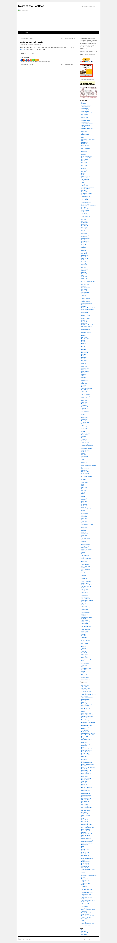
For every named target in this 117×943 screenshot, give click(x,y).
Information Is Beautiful (86, 329)
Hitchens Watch (84, 312)
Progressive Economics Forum (87, 474)
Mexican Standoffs (85, 830)
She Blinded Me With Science (88, 869)
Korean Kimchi (84, 820)
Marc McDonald (84, 389)
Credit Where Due (85, 731)
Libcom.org (83, 369)
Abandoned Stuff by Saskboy (87, 109)
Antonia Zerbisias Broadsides (87, 123)
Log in (82, 929)
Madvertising (84, 826)
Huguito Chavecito (85, 793)
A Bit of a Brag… (85, 685)
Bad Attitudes (84, 131)
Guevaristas (83, 304)
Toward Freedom (84, 632)
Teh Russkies (84, 886)
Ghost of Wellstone (85, 292)
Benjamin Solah (84, 142)
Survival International (85, 563)
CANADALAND (85, 179)
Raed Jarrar (83, 490)
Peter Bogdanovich (85, 468)
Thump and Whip (84, 623)
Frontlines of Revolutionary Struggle (88, 281)
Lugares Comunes (85, 382)
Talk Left (83, 567)
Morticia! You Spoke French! (88, 834)
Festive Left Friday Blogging (88, 767)
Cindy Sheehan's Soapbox (86, 193)
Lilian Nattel (83, 374)
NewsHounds (84, 439)
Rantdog (83, 493)
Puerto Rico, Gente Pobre (87, 858)
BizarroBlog (83, 146)
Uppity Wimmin (85, 914)
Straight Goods (84, 556)
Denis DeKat (84, 233)
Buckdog (83, 173)
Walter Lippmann (84, 654)
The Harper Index (84, 592)
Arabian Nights (84, 696)
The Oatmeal (83, 603)
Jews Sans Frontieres (85, 345)
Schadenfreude (84, 868)
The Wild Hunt (84, 618)
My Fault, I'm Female (85, 433)
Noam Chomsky (84, 444)
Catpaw (82, 182)
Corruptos (83, 728)
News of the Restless (31, 6)
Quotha (82, 484)
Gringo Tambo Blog (85, 300)
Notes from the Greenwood (86, 448)
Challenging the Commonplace (87, 187)
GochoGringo (84, 293)
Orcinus (83, 459)
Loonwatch (83, 377)
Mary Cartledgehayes (85, 394)
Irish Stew (83, 803)
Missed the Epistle (85, 416)
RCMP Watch (84, 495)
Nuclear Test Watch (85, 450)
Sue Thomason (84, 561)
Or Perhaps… (84, 457)
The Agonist (83, 575)
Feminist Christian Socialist (86, 266)
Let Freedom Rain (85, 368)
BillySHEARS (84, 143)
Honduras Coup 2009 (85, 315)
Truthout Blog (84, 637)
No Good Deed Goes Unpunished (89, 840)
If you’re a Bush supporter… (27, 38)
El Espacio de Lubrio (85, 246)
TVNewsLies (84, 638)
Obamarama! (84, 847)
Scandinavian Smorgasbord (87, 864)
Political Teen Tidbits (85, 471)
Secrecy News (84, 522)
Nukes (82, 846)
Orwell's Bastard (84, 461)
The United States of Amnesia (88, 900)
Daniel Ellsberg (84, 224)
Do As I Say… (84, 742)
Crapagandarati (84, 730)
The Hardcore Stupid (86, 894)
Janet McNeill (84, 337)
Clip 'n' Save (84, 719)
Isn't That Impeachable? (86, 807)
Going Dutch (84, 781)
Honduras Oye (84, 320)
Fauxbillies (84, 765)
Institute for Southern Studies (87, 331)
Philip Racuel (84, 470)
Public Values (84, 481)
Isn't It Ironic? (84, 804)
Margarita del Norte (85, 392)
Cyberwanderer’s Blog (85, 216)
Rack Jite (83, 488)
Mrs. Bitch (83, 423)
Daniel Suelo (84, 227)
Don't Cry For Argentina (87, 744)
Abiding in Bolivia (85, 111)
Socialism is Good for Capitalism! (89, 875)
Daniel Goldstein (84, 225)
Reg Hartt (83, 496)
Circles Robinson (84, 194)
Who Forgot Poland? (86, 922)
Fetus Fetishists (84, 769)
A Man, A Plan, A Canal (86, 687)
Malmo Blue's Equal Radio (86, 388)
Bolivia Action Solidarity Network (88, 157)
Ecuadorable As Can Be (86, 750)
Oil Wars (83, 453)
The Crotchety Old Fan (86, 586)
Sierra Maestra (84, 535)
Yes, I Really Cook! (85, 925)
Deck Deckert (84, 232)
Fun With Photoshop (86, 778)
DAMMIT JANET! (85, 222)
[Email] (34, 60)
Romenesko (83, 510)
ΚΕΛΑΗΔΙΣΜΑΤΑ (85, 679)
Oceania (83, 851)
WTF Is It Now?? (84, 676)
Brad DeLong (84, 170)
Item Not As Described (86, 332)
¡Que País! (83, 102)
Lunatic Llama (84, 383)
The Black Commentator (86, 581)
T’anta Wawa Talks (85, 564)
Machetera (83, 386)
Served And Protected (85, 526)
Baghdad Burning (84, 133)
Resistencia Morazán (85, 502)
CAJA (82, 174)
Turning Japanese (85, 908)
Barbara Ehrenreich (85, 136)
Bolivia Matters (84, 160)
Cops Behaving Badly (86, 725)
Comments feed (84, 932)
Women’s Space (84, 669)
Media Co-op (84, 397)
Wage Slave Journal (85, 652)
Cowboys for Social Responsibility (88, 205)
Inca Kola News (84, 328)
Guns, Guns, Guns (85, 789)
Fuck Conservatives (85, 283)
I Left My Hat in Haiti (86, 798)
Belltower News (84, 140)
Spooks (83, 877)
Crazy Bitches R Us (85, 208)
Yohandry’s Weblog (85, 677)
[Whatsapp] (33, 60)
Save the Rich (84, 516)
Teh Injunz (83, 885)
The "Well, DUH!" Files (86, 889)
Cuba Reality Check (85, 215)
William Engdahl (84, 666)
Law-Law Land (84, 821)
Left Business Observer (86, 365)
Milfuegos (83, 414)
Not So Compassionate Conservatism (86, 843)
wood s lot (83, 673)
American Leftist (84, 117)
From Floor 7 (84, 280)
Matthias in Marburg (85, 396)
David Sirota (83, 230)
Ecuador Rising (84, 242)
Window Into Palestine (86, 668)
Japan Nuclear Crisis (85, 338)
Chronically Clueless (85, 191)
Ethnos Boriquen (84, 252)
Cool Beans (84, 724)
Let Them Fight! (85, 823)
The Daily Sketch (84, 589)
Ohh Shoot (83, 451)
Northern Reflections (85, 447)
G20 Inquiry (83, 286)
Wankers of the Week (86, 917)
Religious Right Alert (85, 498)
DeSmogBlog (84, 236)
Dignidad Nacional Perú (86, 238)
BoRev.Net (83, 168)
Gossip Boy (83, 295)
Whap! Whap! (84, 665)
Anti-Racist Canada (85, 122)
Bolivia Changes (84, 159)
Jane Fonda (83, 335)
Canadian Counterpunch (87, 716)
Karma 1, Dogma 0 (85, 815)
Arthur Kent (83, 126)
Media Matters (84, 400)
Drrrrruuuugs (84, 745)
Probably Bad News (85, 473)
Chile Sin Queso (85, 717)
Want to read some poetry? (68, 38)
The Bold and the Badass (87, 892)
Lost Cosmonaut (84, 380)
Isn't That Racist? (85, 809)
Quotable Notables (85, 861)
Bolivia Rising (84, 162)
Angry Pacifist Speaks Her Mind (88, 694)
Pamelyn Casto (84, 462)
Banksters (83, 702)
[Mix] (31, 60)
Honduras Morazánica (85, 318)
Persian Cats (84, 854)
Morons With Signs (85, 422)
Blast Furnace (84, 150)
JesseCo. (83, 340)
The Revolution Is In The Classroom (88, 611)
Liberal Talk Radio (85, 371)
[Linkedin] (26, 60)
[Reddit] (24, 60)
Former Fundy (84, 273)
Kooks (82, 818)
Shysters (83, 872)
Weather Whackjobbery (86, 919)
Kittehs (83, 817)
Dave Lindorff (84, 228)
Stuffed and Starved (85, 560)
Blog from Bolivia (85, 153)
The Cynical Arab (84, 587)
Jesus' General (84, 341)
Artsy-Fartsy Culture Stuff (87, 697)
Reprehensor (83, 499)
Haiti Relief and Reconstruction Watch (89, 307)
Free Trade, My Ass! (86, 775)
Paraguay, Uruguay (85, 852)
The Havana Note (84, 595)
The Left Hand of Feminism (87, 600)
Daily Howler (84, 221)
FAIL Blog (83, 261)
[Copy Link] (36, 60)
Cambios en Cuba (84, 177)
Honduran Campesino (85, 314)
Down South (84, 239)
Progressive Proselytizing (86, 476)
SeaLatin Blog (84, 521)
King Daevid (84, 360)
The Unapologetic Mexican (86, 617)
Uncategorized (84, 911)
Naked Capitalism (84, 434)
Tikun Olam (83, 625)
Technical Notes (85, 880)
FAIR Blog (83, 263)
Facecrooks (84, 759)
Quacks (83, 860)
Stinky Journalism (85, 555)
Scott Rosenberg (84, 519)
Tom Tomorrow (84, 628)
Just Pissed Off (84, 813)
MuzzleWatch (84, 430)
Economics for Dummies (87, 748)
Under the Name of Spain (87, 912)
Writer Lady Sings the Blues (87, 923)
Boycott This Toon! (85, 708)
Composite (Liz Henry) (86, 202)
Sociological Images (85, 546)
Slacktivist (83, 539)
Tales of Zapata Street (85, 566)
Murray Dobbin (84, 427)
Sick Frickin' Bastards (86, 874)
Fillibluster (83, 270)
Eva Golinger (84, 253)
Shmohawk (83, 530)
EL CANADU (84, 244)
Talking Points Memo (85, 569)
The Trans (83, 899)
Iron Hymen (23, 49)
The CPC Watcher (85, 583)
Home (21, 32)
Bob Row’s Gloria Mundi (86, 156)
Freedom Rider (84, 276)
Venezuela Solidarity (85, 649)
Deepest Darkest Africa (86, 739)
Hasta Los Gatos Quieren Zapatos (88, 310)
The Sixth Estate (84, 614)
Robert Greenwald (85, 507)
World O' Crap (84, 674)
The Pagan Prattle (84, 604)
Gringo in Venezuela (85, 298)
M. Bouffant (83, 385)
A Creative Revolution (85, 106)
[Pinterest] (28, 60)
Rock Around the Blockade (86, 509)
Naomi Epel (83, 436)
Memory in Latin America (86, 406)
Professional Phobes (86, 857)
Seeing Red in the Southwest (87, 524)
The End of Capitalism (85, 591)
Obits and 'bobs (84, 849)
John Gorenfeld (84, 352)
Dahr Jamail (83, 219)
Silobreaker (83, 536)
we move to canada (85, 663)
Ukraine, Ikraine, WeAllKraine (88, 909)
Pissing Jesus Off (85, 855)
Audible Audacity (85, 699)
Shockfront (83, 532)
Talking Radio (84, 570)
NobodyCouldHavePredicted (87, 445)
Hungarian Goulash (85, 796)
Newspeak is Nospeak (86, 838)
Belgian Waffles (85, 705)
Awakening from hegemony (87, 128)
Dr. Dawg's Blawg (85, 241)
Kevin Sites (83, 358)
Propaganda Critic (85, 478)
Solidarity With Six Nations (87, 549)
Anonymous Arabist (85, 120)
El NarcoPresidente (85, 752)
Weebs (82, 920)
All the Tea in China (86, 691)
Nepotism (83, 837)
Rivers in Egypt (85, 863)
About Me (27, 32)
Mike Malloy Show (85, 411)
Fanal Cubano (84, 264)
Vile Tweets (83, 651)
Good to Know (34, 61)
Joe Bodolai (83, 349)
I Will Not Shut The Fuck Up (87, 324)
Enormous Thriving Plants (86, 249)
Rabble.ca (83, 485)
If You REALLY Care (86, 799)
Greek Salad (84, 784)
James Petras (84, 334)
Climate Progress (84, 198)
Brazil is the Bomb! (85, 710)
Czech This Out (85, 736)
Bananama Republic (85, 134)
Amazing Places (85, 693)
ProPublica (83, 479)
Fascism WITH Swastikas (87, 762)
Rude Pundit (83, 512)
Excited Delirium (84, 258)
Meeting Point (84, 403)
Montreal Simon (84, 420)
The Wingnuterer (84, 620)
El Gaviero (83, 247)
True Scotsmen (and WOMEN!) (88, 905)
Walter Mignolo (84, 656)
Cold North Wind (84, 199)
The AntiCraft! (84, 578)
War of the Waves (84, 657)
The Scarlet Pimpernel (85, 612)
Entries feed (83, 931)
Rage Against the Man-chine (87, 492)
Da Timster (83, 218)
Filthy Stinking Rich (86, 770)
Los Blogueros (84, 379)
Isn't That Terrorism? (86, 810)
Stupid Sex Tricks (85, 878)
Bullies (83, 711)
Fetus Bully (83, 267)
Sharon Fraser (84, 527)
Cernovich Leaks (84, 185)
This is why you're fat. (85, 621)
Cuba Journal (84, 213)
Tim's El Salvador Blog (86, 626)
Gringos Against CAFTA (86, 301)
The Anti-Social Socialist (86, 577)
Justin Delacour (84, 357)
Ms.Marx (83, 425)
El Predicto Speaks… (86, 753)
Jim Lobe (83, 346)
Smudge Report (84, 543)
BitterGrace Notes (85, 145)
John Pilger (83, 354)
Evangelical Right (84, 255)
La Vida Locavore (85, 362)
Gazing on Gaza (85, 779)
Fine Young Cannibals (86, 772)
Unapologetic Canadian (86, 642)
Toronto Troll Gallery (85, 629)
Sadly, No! (83, 515)
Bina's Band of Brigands (87, 707)
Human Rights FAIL (86, 795)
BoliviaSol (83, 167)
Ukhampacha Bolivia (85, 640)
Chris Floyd (83, 190)
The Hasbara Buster (85, 594)
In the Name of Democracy (86, 326)
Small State (83, 541)
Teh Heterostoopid (85, 883)
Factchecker (83, 259)
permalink (47, 61)
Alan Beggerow (84, 114)
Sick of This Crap (84, 533)
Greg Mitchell (84, 297)
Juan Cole (83, 355)
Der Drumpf (84, 741)
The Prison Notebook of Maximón (88, 608)
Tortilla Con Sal (84, 631)
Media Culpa (84, 399)
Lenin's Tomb (84, 366)
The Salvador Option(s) (86, 897)
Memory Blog (84, 405)
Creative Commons (85, 210)
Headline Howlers (85, 790)
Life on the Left (84, 372)
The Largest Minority (85, 598)
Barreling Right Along (86, 704)
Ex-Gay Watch (84, 256)
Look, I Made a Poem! (86, 824)
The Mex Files (84, 601)
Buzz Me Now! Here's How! (87, 714)
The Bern (83, 891)
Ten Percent (83, 572)
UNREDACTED (84, 643)
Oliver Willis (84, 454)
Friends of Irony (84, 278)
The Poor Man (84, 606)
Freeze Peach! (84, 776)
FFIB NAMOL (84, 269)
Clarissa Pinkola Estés (85, 196)
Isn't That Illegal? (85, 806)
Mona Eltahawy (84, 417)
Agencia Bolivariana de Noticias (87, 112)
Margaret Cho (84, 391)
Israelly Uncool (84, 812)
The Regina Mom (84, 609)
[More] (38, 60)
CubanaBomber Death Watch (88, 735)
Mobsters (83, 832)
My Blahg (83, 431)
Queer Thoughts (84, 482)
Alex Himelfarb (84, 116)
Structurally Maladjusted (86, 558)
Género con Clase (84, 290)
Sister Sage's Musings (85, 538)
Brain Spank (83, 171)
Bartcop (82, 137)
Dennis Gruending (85, 235)
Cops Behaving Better (86, 727)
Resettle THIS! (84, 501)
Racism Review (84, 487)
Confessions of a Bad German (88, 722)
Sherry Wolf (83, 529)
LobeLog (83, 375)
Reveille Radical (84, 505)
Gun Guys (83, 306)
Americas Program (85, 119)
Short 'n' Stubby (85, 871)
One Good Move (84, 456)
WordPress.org (84, 934)
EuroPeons (83, 758)
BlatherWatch (84, 151)
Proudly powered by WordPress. (88, 939)
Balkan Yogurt (84, 700)
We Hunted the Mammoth (86, 662)
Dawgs (82, 738)
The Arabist (83, 580)
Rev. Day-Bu (84, 504)
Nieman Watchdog (85, 442)
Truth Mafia (83, 635)
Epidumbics (84, 756)
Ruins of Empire (84, 513)
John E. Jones (84, 351)
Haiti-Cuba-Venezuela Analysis (87, 309)
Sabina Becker (37, 44)
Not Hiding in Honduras (87, 841)
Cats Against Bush (85, 184)
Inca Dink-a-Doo (85, 801)
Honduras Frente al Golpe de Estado (88, 317)
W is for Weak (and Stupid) (87, 916)
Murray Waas (84, 428)
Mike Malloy (84, 410)
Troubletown (83, 634)
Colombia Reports (85, 201)
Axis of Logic (84, 129)
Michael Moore (84, 408)
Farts (82, 761)
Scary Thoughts (85, 866)
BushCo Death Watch (86, 713)
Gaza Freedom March (85, 287)
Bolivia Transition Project (86, 164)
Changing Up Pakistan (85, 188)
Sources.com (84, 550)
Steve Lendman (84, 553)
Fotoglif (83, 275)
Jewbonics (83, 343)
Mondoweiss (84, 419)
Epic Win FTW (84, 250)
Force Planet (83, 272)
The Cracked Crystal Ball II (86, 584)
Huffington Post (84, 321)
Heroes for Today (85, 792)
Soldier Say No (84, 547)
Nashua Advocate (84, 437)
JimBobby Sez (84, 348)
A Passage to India (85, 688)
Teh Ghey (83, 881)
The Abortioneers (84, 574)
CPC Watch (83, 207)
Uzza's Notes (84, 645)
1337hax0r (83, 103)
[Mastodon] (29, 60)
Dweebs (83, 747)
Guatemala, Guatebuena (86, 787)
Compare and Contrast (86, 721)
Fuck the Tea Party (85, 284)
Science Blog (84, 518)
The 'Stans (83, 888)
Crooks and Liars (84, 211)
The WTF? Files (85, 903)
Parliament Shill (84, 464)
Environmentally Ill (86, 755)
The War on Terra (85, 902)
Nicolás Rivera (84, 440)
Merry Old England (85, 829)
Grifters (83, 786)
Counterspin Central (85, 204)
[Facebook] (21, 60)
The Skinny (83, 615)
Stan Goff (83, 552)
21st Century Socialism (86, 105)
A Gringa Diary (84, 108)
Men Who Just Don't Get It (87, 827)
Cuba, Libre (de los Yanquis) (88, 733)
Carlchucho (83, 181)
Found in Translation (86, 773)
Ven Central (83, 648)
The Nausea (84, 895)
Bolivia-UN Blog (84, 165)
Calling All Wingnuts (85, 176)
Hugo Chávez (84, 323)
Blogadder (83, 154)
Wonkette (83, 671)
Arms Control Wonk (85, 125)
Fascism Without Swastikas (87, 764)
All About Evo (84, 690)
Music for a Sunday (85, 835)
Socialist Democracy (85, 544)
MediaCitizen (84, 402)
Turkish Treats (84, 906)
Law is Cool (83, 363)
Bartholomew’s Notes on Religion (88, 139)
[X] (22, 60)
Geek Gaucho (84, 289)
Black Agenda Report (85, 148)
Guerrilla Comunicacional (86, 303)
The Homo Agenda (85, 597)
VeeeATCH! (83, 646)
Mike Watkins (84, 413)
